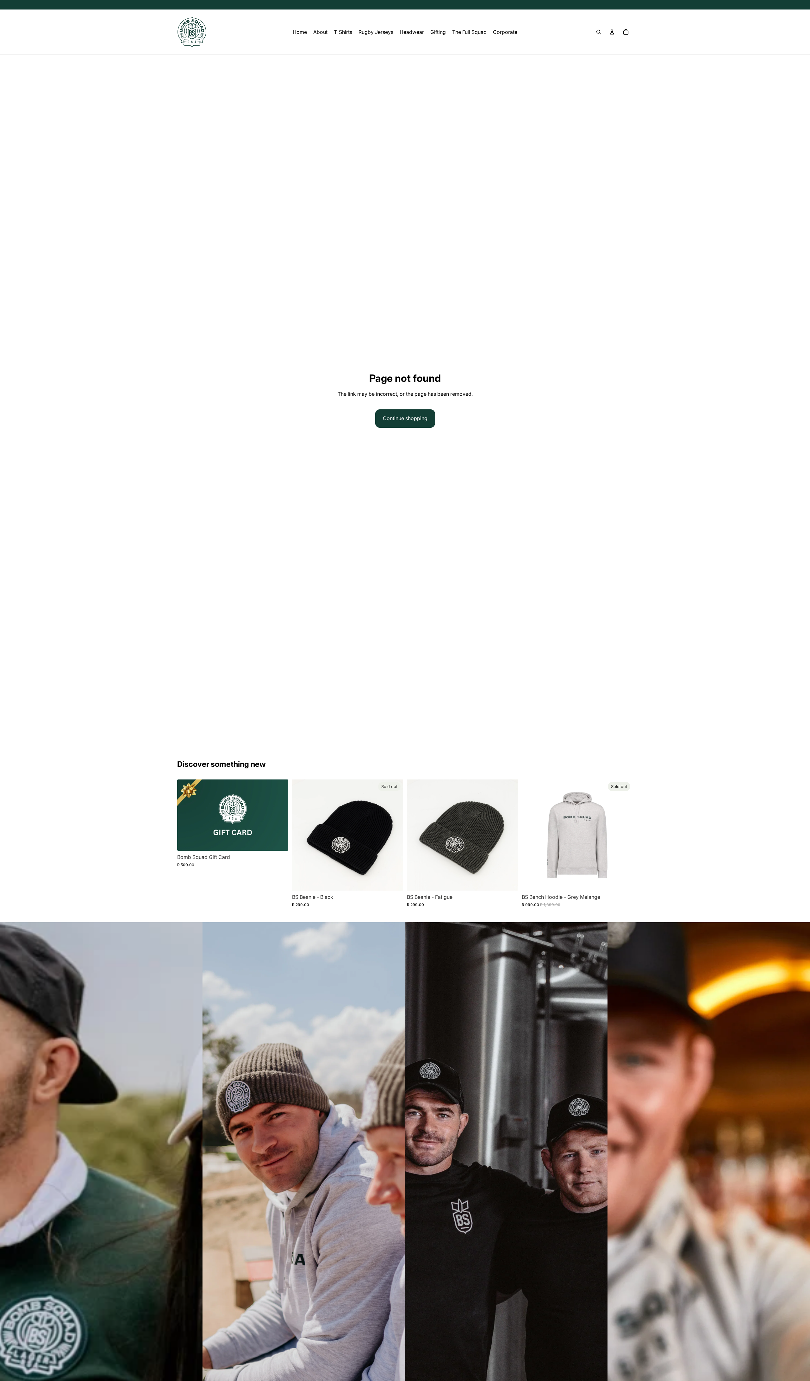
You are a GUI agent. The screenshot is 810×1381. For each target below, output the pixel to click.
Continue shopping (405, 418)
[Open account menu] (612, 32)
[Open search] (599, 32)
